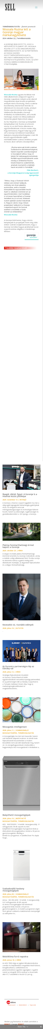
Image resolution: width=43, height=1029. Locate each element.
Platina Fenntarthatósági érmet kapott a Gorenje (18, 546)
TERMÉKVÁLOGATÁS (26, 733)
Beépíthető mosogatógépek (16, 815)
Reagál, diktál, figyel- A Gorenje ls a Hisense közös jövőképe (20, 495)
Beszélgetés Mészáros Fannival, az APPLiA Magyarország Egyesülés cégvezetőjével (18, 378)
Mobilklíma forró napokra (15, 956)
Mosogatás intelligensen (15, 726)
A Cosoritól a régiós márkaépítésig (16, 283)
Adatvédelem (23, 1005)
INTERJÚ (22, 287)
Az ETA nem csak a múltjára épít (20, 328)
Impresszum (12, 1005)
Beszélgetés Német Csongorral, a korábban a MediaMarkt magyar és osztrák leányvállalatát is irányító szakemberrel (18, 429)
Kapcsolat (33, 1005)
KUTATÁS (19, 628)
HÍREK (20, 550)
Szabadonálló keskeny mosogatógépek (13, 889)
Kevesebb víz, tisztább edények (18, 624)
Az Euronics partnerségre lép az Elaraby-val (18, 667)
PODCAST (24, 384)
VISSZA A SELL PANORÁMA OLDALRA (23, 459)
